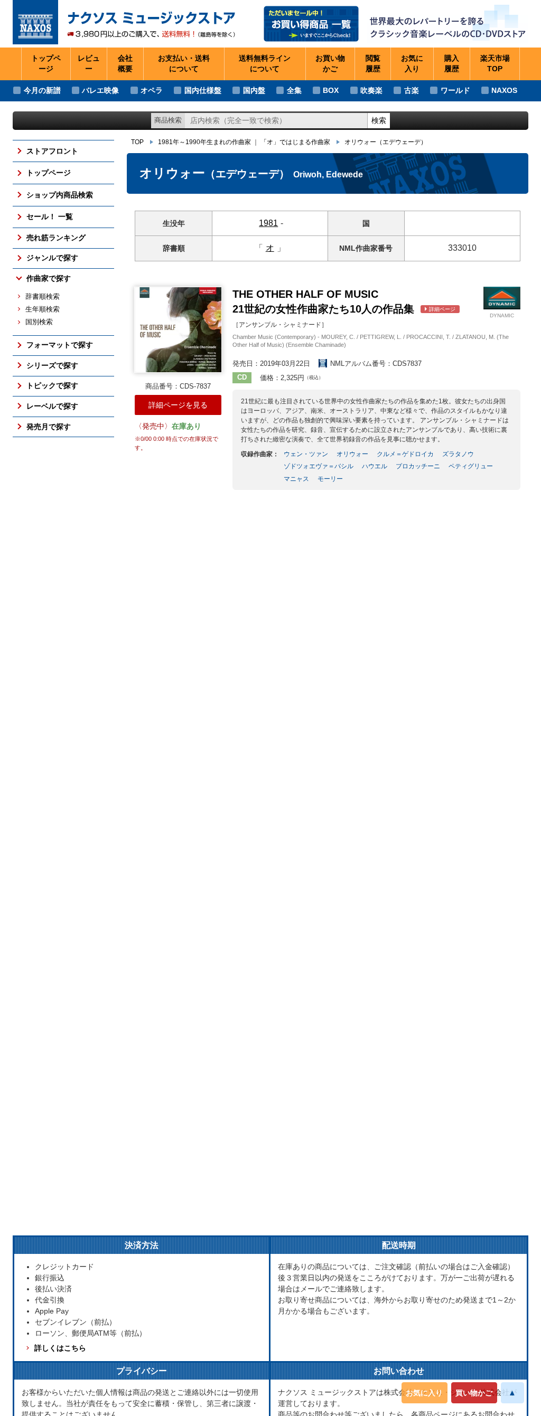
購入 (451, 63)
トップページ (46, 63)
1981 (268, 223)
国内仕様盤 (202, 90)
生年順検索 (42, 309)
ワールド (455, 90)
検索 (378, 120)
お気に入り (424, 1393)
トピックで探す (52, 385)
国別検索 (39, 322)
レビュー (89, 63)
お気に (412, 63)
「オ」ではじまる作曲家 (295, 142)
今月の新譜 (42, 90)
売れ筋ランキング (56, 237)
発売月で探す (48, 426)
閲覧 (373, 63)
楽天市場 (495, 63)
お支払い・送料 (184, 63)
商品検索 (168, 120)
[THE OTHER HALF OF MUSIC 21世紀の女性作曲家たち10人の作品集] (178, 330)
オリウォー (385, 142)
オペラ (152, 90)
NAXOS (504, 90)
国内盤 (254, 90)
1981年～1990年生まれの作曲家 (204, 142)
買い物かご (473, 1393)
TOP (137, 142)
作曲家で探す (48, 278)
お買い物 (330, 63)
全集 (294, 90)
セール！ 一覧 (49, 216)
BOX (331, 90)
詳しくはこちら (60, 1348)
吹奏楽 (371, 90)
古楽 (411, 90)
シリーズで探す (52, 365)
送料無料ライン (265, 63)
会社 (125, 63)
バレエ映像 (100, 90)
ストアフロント (52, 151)
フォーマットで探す (59, 345)
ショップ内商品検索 (59, 195)
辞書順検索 (42, 296)
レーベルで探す (52, 406)
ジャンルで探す (52, 257)
